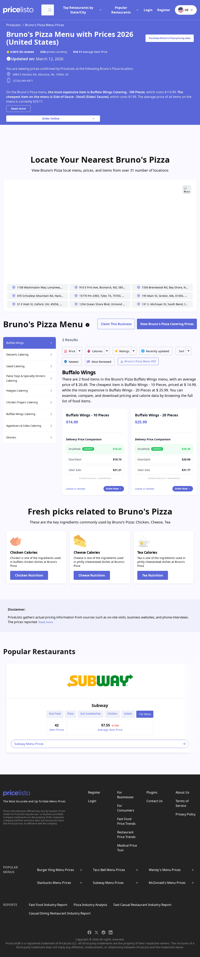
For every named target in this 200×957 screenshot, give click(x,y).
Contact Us (154, 801)
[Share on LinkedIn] (110, 932)
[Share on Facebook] (89, 932)
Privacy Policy (186, 814)
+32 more (145, 714)
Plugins (151, 792)
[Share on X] (96, 932)
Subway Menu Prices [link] (29, 744)
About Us (182, 792)
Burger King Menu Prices (55, 870)
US (186, 10)
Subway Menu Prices (108, 883)
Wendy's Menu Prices (165, 870)
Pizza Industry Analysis (90, 905)
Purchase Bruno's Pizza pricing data (169, 38)
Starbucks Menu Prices (54, 883)
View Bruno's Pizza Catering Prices (167, 324)
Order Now (112, 488)
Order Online (50, 118)
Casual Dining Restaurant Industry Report (60, 913)
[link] (100, 680)
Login (148, 10)
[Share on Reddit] (103, 932)
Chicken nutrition (29, 575)
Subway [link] (100, 705)
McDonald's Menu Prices (167, 883)
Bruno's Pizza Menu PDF (140, 361)
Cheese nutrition (92, 575)
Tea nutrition (152, 575)
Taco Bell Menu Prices (109, 870)
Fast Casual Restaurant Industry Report (142, 905)
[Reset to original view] (187, 189)
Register (163, 10)
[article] (100, 708)
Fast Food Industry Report (48, 905)
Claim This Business (116, 324)
